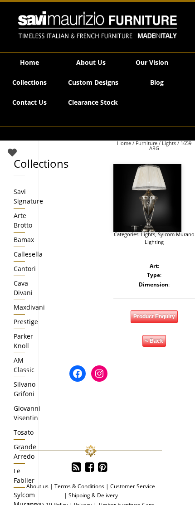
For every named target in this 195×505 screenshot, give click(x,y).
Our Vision (152, 62)
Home (29, 62)
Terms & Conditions (79, 486)
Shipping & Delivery (93, 495)
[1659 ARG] (147, 198)
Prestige (26, 321)
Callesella (28, 254)
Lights (169, 143)
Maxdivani (29, 307)
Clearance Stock (93, 102)
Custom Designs (93, 82)
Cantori (25, 268)
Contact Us (29, 102)
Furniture (146, 143)
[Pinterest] (102, 467)
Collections (29, 82)
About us (37, 486)
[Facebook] (89, 467)
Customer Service (132, 486)
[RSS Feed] (76, 467)
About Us (91, 62)
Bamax (24, 239)
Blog (157, 82)
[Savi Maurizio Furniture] (97, 25)
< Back (154, 341)
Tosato (24, 432)
